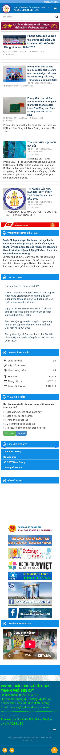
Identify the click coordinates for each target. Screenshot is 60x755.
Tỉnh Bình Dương (12, 451)
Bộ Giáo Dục (9, 456)
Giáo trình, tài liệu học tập (20, 415)
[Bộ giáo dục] (30, 540)
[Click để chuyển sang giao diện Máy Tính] (11, 750)
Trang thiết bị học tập (17, 419)
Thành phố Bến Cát (12, 467)
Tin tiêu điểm (14, 277)
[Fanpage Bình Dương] (30, 593)
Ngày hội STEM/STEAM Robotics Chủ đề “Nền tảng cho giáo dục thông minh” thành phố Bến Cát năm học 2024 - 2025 (28, 311)
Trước (5, 446)
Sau (55, 446)
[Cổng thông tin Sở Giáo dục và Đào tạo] (30, 612)
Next (52, 644)
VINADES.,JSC (29, 740)
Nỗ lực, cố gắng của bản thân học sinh (26, 427)
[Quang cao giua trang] (30, 224)
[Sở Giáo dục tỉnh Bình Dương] (30, 575)
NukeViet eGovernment (29, 737)
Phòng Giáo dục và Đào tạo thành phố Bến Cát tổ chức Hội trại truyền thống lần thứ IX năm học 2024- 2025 (29, 337)
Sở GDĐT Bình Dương (14, 462)
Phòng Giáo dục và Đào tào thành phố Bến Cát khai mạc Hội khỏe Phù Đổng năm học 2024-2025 (30, 41)
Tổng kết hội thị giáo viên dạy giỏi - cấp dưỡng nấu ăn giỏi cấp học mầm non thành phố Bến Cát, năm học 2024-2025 (28, 324)
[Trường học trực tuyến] (30, 553)
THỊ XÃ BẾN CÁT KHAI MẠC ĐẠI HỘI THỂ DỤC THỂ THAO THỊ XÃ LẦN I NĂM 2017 (40, 193)
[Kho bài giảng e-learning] (30, 528)
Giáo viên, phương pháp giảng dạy (24, 411)
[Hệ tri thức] (30, 565)
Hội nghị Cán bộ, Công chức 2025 (22, 286)
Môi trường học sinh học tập (21, 423)
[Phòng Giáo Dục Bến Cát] (6, 8)
